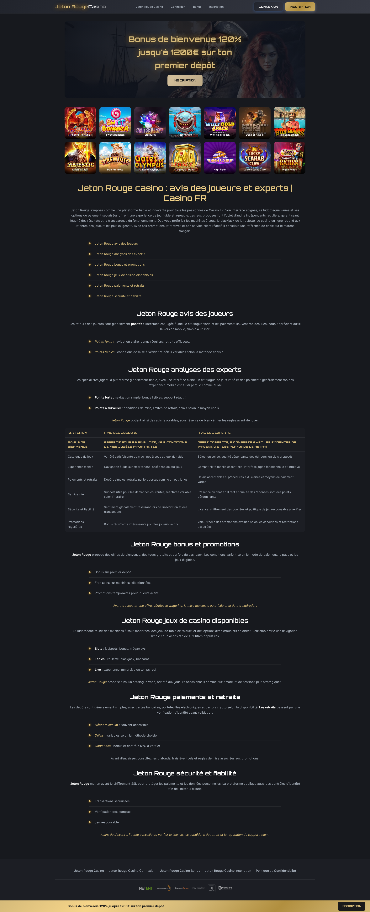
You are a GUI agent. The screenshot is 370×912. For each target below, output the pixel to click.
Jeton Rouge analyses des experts (120, 254)
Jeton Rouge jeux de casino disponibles (124, 275)
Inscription (216, 6)
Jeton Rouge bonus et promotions (120, 264)
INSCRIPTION (300, 6)
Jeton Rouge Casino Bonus (180, 871)
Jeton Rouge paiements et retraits (120, 285)
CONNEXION (268, 6)
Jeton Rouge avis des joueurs (116, 243)
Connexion (178, 6)
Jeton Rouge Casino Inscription (228, 871)
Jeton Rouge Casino (149, 6)
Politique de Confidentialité (276, 871)
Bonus (197, 6)
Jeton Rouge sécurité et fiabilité (118, 296)
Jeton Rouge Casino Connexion (132, 871)
